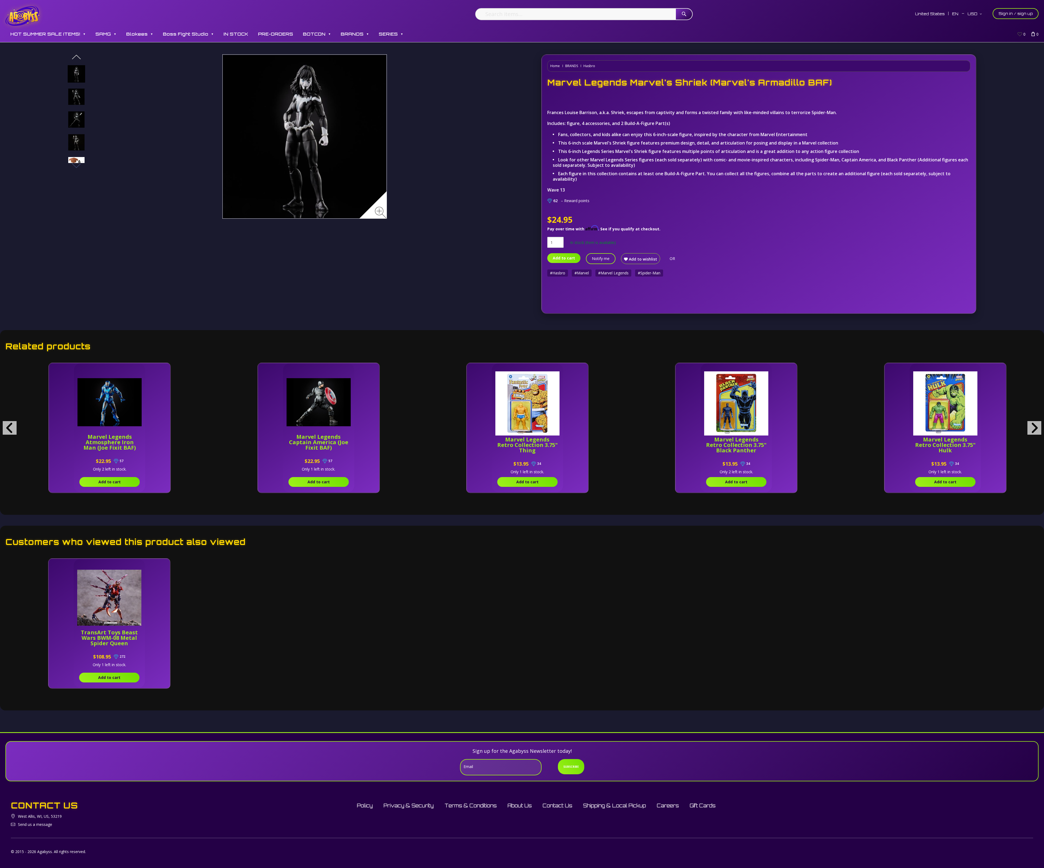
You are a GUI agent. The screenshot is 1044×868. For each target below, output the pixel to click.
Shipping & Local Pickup (614, 805)
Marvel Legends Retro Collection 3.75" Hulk (945, 445)
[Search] (684, 14)
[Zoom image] (381, 212)
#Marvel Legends (613, 272)
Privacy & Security (409, 805)
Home (555, 66)
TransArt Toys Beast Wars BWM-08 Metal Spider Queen (109, 638)
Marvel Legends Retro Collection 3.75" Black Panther (736, 445)
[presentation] (10, 428)
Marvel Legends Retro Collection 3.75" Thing (527, 445)
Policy (365, 805)
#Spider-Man (649, 272)
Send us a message (35, 824)
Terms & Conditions (471, 805)
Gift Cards (703, 805)
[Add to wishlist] (141, 370)
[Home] (22, 15)
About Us (520, 805)
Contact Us (557, 805)
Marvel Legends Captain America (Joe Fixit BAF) (318, 442)
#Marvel (581, 272)
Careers (668, 805)
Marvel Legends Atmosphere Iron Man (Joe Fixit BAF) (109, 442)
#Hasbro (557, 272)
